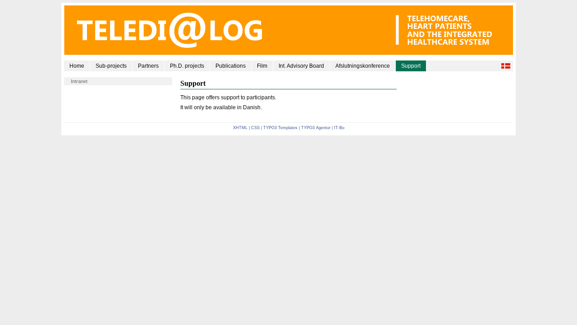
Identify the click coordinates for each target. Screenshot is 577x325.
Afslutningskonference (362, 66)
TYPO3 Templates (280, 127)
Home (76, 66)
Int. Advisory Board (301, 66)
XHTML (240, 127)
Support (411, 66)
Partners (148, 66)
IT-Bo (339, 127)
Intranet (79, 81)
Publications (230, 66)
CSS (255, 127)
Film (262, 66)
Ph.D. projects (187, 66)
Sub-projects (111, 66)
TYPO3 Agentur (315, 127)
